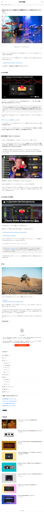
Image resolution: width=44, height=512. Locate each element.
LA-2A (16, 101)
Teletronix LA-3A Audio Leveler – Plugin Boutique (13, 301)
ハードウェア (7, 381)
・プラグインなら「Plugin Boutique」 (9, 401)
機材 (5, 377)
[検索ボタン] (42, 2)
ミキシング (6, 369)
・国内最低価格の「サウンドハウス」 (9, 398)
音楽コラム (6, 391)
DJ (4, 358)
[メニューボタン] (2, 2)
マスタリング (6, 367)
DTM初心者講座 (7, 365)
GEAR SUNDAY (7, 379)
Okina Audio (6, 374)
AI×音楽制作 (6, 355)
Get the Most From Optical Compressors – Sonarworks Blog (15, 232)
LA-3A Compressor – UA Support (9, 235)
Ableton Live (7, 362)
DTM (5, 360)
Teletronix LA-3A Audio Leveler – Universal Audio (12, 62)
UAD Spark (5, 300)
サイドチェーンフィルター (11, 248)
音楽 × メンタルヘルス (8, 386)
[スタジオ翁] (22, 2)
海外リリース (6, 372)
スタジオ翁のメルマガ (22, 345)
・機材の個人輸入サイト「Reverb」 (9, 405)
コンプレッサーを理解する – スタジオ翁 (11, 119)
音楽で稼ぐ (6, 389)
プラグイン (6, 384)
